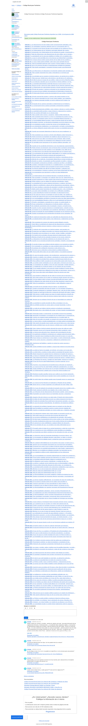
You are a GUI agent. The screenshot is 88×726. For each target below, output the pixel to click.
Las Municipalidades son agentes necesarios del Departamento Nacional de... (49, 488)
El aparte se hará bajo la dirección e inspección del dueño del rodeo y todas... (50, 292)
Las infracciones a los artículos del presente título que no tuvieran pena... (48, 151)
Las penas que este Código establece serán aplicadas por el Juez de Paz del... (49, 564)
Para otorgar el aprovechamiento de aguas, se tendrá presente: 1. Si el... (49, 517)
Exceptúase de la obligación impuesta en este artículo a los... (45, 248)
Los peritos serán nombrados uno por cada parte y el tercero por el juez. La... (50, 262)
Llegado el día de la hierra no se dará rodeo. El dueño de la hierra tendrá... (49, 397)
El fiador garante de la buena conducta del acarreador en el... (45, 155)
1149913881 (14, 52)
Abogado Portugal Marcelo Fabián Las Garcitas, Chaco (39, 685)
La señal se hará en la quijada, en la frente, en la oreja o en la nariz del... (49, 350)
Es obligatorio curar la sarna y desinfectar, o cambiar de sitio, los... (47, 461)
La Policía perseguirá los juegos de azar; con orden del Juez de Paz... (48, 587)
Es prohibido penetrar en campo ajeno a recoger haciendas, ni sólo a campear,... (48, 305)
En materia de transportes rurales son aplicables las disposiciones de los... (49, 217)
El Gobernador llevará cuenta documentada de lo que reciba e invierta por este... (49, 93)
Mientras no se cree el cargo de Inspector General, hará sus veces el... (48, 511)
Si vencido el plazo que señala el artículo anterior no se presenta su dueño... (49, 244)
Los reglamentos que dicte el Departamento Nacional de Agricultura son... (49, 492)
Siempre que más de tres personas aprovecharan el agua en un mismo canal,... (48, 519)
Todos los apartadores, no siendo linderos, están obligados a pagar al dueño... (48, 283)
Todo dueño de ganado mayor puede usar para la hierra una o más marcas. (50, 323)
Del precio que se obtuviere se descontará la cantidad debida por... (47, 250)
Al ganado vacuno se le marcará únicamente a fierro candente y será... (48, 330)
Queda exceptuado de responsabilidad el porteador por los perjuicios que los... (50, 211)
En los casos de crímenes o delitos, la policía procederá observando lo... (49, 580)
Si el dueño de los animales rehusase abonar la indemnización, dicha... (48, 235)
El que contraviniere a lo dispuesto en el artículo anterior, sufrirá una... (47, 204)
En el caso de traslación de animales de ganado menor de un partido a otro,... (50, 388)
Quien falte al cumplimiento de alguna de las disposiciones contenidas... (48, 224)
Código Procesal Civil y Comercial (16, 84)
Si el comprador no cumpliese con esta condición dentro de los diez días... (49, 246)
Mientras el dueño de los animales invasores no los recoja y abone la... (48, 237)
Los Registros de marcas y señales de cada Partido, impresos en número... (49, 359)
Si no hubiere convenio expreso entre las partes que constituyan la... (47, 540)
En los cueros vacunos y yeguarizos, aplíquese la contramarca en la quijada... (47, 340)
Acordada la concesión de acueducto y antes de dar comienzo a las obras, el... (49, 550)
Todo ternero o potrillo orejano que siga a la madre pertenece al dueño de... (49, 294)
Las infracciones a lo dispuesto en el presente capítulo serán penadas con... (49, 70)
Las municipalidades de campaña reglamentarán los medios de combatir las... (50, 455)
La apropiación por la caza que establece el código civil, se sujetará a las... (48, 56)
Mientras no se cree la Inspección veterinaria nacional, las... (45, 468)
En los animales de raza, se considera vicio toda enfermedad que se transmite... (47, 425)
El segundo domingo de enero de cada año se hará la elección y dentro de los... (49, 528)
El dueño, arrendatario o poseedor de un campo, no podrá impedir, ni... (48, 202)
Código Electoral (15, 79)
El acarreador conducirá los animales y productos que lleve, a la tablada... (49, 163)
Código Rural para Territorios (17, 91)
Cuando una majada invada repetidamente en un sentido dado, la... (47, 317)
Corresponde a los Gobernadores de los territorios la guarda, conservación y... (49, 52)
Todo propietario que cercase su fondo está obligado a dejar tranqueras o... (49, 135)
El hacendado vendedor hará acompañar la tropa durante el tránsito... (47, 166)
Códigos (19, 5)
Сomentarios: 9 (15, 64)
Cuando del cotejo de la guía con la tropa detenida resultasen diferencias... (49, 196)
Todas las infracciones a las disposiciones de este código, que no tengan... (49, 54)
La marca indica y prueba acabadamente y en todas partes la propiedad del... (50, 321)
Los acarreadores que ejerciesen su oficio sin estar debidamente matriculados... (46, 173)
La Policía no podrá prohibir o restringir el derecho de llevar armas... (47, 598)
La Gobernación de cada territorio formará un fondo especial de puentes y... (49, 87)
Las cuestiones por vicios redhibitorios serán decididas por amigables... (48, 430)
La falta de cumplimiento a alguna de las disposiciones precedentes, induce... (50, 185)
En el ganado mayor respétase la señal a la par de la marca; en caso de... (49, 336)
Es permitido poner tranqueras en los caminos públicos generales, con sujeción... (48, 143)
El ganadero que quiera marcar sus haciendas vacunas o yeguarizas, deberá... (48, 394)
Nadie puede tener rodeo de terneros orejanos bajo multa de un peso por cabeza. (49, 296)
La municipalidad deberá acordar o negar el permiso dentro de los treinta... (49, 120)
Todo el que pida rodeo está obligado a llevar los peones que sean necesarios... (47, 273)
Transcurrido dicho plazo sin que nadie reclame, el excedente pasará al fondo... (48, 252)
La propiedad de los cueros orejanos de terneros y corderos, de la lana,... (48, 183)
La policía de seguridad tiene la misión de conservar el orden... (46, 560)
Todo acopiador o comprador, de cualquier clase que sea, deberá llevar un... (49, 177)
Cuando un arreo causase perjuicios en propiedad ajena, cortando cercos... (49, 207)
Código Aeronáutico (15, 74)
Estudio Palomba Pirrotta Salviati (15, 15)
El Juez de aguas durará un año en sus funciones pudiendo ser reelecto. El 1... (49, 523)
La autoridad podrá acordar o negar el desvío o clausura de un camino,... (48, 111)
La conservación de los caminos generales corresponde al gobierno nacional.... (47, 106)
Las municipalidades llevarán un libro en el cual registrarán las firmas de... (49, 200)
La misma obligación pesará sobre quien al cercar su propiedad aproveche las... (49, 128)
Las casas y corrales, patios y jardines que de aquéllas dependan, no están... (50, 547)
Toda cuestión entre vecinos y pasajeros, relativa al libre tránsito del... (47, 114)
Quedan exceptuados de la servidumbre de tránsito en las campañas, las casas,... (48, 214)
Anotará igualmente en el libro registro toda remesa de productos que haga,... (50, 179)
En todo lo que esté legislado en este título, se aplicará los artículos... (48, 558)
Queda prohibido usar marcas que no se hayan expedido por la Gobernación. (50, 368)
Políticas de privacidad (44, 720)
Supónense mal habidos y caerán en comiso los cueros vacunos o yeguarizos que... (47, 343)
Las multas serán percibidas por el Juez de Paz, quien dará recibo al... (48, 578)
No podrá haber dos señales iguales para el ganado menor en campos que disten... (49, 380)
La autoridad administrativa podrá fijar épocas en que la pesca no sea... (48, 83)
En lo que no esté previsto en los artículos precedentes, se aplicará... (48, 533)
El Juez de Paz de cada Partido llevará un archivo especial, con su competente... (47, 362)
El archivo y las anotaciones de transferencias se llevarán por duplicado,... (49, 364)
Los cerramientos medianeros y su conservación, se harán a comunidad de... (50, 126)
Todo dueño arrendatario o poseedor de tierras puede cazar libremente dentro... (48, 68)
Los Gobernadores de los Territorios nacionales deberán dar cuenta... (47, 50)
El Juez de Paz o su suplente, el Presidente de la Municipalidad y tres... (48, 531)
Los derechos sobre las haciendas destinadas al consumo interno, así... (48, 435)
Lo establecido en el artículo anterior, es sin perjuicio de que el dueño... (48, 266)
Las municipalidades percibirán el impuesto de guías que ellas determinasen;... (50, 198)
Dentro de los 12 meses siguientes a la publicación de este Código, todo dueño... (49, 385)
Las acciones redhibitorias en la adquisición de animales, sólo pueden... (48, 417)
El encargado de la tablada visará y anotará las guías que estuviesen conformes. (48, 440)
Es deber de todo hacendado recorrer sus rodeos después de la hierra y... (49, 399)
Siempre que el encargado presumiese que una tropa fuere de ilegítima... (49, 444)
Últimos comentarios (29, 676)
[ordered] (30, 608)
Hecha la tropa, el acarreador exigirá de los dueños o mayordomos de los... (49, 157)
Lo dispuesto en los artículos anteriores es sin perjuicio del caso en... (47, 239)
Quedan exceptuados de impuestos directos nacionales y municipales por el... (49, 477)
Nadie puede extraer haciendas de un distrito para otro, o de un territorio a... (49, 189)
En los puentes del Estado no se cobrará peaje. (41, 113)
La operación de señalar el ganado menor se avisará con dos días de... (48, 406)
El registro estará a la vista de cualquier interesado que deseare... (47, 525)
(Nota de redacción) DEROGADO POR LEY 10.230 (43, 470)
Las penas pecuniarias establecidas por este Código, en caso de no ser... (49, 576)
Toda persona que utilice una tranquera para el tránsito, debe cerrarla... (48, 138)
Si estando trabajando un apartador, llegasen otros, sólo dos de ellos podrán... (50, 290)
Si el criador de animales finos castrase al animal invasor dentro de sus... (49, 259)
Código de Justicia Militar (16, 76)
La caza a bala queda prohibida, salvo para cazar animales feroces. (47, 61)
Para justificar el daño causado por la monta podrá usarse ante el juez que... (50, 261)
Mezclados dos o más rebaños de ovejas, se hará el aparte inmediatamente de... (50, 310)
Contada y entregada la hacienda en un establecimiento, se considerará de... (49, 164)
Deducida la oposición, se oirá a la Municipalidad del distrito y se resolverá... (50, 515)
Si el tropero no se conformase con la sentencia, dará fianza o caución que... (49, 209)
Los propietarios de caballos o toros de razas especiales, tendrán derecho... (50, 264)
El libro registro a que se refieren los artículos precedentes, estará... (47, 181)
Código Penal (14, 81)
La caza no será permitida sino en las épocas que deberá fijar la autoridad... (49, 58)
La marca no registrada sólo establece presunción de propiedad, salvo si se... (50, 355)
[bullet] (32, 608)
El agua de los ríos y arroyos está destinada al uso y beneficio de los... (48, 507)
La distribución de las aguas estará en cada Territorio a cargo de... (47, 509)
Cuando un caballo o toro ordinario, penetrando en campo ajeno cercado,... (49, 257)
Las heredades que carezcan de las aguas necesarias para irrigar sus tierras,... (48, 537)
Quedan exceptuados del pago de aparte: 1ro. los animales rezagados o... (49, 288)
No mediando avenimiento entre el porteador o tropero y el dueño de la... (48, 206)
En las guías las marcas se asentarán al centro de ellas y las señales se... (49, 194)
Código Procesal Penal (16, 86)
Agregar (26, 617)
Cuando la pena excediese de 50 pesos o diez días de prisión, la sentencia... (50, 567)
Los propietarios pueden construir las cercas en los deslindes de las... (47, 124)
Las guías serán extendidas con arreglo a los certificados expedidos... (48, 190)
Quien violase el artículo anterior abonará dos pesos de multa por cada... (49, 328)
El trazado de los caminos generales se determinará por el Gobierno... (48, 103)
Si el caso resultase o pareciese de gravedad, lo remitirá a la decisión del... (49, 187)
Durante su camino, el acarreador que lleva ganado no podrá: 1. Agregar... (49, 161)
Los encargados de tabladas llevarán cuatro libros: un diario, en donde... (49, 437)
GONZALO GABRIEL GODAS (16, 33)
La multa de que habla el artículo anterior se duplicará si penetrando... (48, 308)
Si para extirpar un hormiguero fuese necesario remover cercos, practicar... (49, 501)
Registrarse (50, 712)
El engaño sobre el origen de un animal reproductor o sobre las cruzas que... (50, 428)
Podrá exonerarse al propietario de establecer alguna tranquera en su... (48, 136)
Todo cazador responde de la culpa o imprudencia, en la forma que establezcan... (47, 73)
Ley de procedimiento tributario (16, 111)
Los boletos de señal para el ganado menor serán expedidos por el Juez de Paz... (49, 376)
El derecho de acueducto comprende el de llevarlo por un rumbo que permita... (48, 544)
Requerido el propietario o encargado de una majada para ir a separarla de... (50, 315)
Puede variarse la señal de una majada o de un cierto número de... (47, 390)
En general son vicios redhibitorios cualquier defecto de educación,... (48, 423)
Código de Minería (15, 87)
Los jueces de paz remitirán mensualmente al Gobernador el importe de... (48, 91)
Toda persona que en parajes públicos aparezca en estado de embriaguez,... (50, 593)
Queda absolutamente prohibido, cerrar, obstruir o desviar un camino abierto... (50, 109)
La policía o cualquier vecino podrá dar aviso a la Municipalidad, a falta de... (49, 463)
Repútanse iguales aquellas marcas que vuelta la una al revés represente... (49, 374)
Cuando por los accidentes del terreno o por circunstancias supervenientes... (49, 146)
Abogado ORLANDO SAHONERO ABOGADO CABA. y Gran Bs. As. (43, 687)
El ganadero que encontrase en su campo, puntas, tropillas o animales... (48, 233)
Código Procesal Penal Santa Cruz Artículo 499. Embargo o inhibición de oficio (46, 681)
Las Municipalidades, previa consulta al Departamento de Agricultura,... (48, 494)
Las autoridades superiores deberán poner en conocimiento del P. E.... (47, 46)
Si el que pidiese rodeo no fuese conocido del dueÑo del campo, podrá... (49, 279)
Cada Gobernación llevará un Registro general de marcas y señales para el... (50, 357)
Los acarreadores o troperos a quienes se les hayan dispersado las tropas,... (49, 170)
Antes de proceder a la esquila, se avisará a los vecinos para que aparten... (49, 319)
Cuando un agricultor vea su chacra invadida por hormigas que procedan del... (49, 499)
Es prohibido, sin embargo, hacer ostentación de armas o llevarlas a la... (48, 600)
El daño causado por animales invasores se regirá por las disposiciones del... (50, 505)
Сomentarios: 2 (15, 21)
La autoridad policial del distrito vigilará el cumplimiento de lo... (46, 459)
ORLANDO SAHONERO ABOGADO (16, 45)
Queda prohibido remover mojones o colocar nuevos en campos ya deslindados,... (47, 226)
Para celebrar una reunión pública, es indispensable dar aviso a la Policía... (49, 585)
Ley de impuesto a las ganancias (16, 107)
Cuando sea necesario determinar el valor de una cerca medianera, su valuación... (48, 132)
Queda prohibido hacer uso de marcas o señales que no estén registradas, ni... (49, 325)
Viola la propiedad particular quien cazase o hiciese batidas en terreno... (48, 63)
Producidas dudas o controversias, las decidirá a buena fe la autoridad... (49, 313)
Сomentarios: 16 (15, 55)
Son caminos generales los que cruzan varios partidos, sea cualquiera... (48, 98)
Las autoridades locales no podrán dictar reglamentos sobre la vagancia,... (49, 604)
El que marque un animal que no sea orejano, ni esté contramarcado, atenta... (50, 337)
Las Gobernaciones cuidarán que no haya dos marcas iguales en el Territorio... (47, 371)
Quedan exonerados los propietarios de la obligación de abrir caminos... (48, 140)
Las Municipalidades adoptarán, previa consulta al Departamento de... (48, 490)
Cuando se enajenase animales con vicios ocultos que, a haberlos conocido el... (50, 410)
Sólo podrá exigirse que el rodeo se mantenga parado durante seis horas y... (50, 277)
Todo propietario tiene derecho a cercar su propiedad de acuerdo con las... (49, 116)
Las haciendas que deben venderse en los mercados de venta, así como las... (49, 432)
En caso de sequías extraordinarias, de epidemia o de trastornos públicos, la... (49, 403)
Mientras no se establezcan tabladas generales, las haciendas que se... (48, 450)
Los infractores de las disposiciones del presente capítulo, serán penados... (49, 391)
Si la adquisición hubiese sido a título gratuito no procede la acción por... (48, 413)
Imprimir (73, 6)
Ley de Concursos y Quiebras (15, 99)
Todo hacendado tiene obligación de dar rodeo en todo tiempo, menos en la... (50, 270)
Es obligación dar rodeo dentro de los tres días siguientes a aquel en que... (49, 281)
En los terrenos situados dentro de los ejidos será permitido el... (46, 481)
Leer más (29, 633)
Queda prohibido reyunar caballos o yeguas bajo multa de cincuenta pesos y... (49, 347)
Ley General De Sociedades (17, 104)
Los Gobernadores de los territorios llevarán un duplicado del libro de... (48, 175)
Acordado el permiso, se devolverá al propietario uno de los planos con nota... (50, 122)
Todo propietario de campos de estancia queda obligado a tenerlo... (47, 222)
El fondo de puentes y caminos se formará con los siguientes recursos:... (48, 89)
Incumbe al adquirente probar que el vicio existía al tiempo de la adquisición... (50, 421)
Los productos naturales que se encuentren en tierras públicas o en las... (48, 81)
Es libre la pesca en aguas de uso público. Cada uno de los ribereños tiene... (49, 80)
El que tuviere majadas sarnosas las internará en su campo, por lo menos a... (50, 457)
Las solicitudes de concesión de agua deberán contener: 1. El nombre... (48, 513)
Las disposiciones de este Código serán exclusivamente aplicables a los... (48, 44)
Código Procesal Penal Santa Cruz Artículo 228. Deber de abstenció (43, 689)
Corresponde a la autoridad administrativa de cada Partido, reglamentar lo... (49, 448)
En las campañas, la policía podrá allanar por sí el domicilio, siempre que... (49, 583)
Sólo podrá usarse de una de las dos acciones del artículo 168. (46, 415)
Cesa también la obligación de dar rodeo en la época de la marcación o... (49, 275)
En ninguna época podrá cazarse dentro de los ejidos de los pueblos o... (48, 59)
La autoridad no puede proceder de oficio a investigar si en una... (46, 303)
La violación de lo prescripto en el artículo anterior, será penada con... (47, 229)
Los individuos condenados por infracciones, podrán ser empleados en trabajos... (48, 571)
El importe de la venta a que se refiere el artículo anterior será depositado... (49, 446)
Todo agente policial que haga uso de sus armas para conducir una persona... (47, 595)
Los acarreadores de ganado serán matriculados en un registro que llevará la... (50, 153)
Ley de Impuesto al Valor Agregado (16, 102)
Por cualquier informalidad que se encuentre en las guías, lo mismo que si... (49, 442)
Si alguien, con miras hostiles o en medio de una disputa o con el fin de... (49, 602)
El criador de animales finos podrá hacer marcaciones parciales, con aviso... (50, 401)
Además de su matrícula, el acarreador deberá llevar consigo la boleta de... (49, 159)
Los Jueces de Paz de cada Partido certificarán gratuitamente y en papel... (49, 366)
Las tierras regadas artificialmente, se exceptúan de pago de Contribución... (49, 479)
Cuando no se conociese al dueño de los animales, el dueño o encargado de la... (50, 241)
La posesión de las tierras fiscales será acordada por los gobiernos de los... (49, 48)
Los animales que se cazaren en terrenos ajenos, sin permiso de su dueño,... (50, 76)
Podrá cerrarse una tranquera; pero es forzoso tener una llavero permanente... (50, 147)
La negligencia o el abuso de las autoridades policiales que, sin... (47, 574)
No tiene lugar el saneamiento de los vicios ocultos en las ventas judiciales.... (50, 419)
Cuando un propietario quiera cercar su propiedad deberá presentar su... (48, 118)
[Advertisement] (50, 24)
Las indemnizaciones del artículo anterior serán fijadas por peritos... (47, 552)
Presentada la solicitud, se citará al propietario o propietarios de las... (47, 542)
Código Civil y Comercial (16, 89)
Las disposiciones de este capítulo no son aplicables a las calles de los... (48, 149)
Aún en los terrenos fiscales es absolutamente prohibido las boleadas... (48, 65)
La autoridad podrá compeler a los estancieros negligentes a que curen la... (49, 467)
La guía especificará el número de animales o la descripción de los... (47, 192)
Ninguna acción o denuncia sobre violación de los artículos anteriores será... (49, 85)
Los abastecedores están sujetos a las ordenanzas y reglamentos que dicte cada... (49, 219)
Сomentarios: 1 (15, 28)
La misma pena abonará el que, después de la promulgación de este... (48, 332)
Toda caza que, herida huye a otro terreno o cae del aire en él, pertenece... (49, 78)
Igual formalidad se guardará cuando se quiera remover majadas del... (48, 408)
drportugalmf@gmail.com (16, 63)
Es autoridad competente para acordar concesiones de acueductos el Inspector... (48, 555)
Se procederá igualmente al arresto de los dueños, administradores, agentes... (47, 590)
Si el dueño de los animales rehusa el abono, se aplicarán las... (46, 286)
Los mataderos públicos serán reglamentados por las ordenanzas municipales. (47, 452)
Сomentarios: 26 (15, 39)
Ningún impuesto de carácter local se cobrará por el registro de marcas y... (49, 354)
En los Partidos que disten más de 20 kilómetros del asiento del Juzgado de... (50, 582)
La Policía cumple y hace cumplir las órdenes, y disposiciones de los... (48, 561)
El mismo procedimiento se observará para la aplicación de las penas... (48, 569)
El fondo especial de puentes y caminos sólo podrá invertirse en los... (47, 96)
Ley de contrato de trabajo (16, 96)
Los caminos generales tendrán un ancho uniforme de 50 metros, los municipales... (47, 101)
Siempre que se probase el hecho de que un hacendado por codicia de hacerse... (48, 300)
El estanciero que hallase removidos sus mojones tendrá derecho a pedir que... (50, 231)
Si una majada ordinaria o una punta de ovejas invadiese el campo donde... (49, 268)
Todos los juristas (16, 68)
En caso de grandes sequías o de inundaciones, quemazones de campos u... (50, 255)
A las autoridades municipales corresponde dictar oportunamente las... (48, 496)
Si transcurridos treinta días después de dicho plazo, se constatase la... (48, 465)
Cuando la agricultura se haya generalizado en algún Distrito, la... (47, 483)
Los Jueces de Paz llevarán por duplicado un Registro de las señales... (48, 382)
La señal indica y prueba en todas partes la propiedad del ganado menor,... (49, 352)
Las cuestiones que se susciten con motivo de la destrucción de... (47, 503)
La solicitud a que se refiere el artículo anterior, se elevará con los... (47, 485)
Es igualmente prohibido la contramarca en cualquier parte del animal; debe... (50, 334)
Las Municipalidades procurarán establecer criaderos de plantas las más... (49, 474)
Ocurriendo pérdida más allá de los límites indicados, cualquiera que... (48, 168)
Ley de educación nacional (17, 108)
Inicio (13, 5)
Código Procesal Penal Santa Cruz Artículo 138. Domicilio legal (41, 683)
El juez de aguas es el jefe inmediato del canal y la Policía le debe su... (48, 534)
